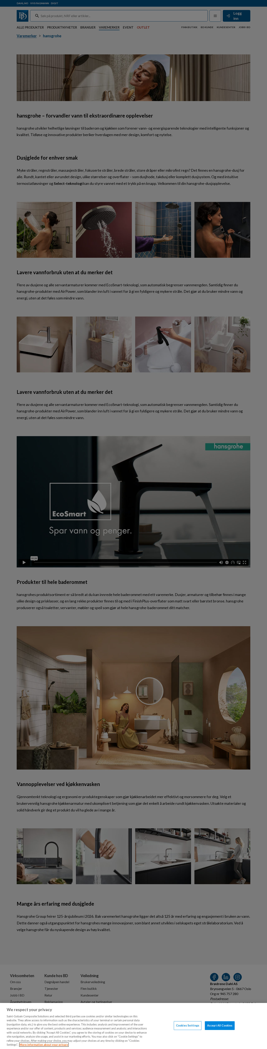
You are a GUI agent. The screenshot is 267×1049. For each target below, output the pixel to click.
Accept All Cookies (219, 1025)
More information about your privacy (44, 1044)
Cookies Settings (187, 1025)
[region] (133, 1026)
